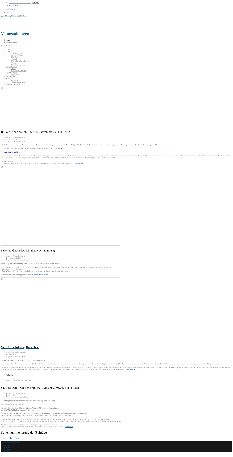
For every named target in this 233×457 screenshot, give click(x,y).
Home (8, 40)
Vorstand (14, 59)
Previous (4, 438)
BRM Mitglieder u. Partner (20, 61)
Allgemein (9, 141)
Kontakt (8, 78)
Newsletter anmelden (13, 84)
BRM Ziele (14, 57)
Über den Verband (17, 55)
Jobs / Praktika (11, 76)
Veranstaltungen (11, 73)
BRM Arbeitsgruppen (18, 65)
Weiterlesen (79, 163)
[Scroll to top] (2, 455)
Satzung (13, 63)
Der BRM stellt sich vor (14, 53)
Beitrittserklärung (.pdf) (19, 71)
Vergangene (15, 75)
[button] (6, 46)
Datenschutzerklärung (18, 82)
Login (7, 12)
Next (18, 438)
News (8, 51)
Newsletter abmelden (13, 442)
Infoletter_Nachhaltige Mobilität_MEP (19, 380)
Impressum (14, 80)
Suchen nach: (5, 2)
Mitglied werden (11, 67)
